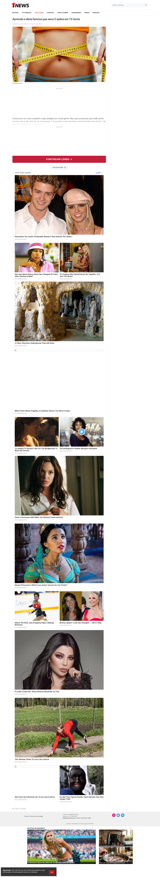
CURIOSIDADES (76, 12)
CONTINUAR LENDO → (59, 159)
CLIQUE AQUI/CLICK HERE (83, 818)
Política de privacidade (36, 816)
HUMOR (86, 12)
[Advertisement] (59, 102)
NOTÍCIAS (15, 12)
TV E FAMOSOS (26, 12)
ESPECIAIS (96, 12)
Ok (52, 872)
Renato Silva (38, 24)
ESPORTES (50, 12)
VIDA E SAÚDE (39, 12)
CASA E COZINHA (62, 12)
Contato (26, 816)
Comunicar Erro (57, 167)
